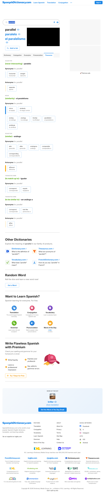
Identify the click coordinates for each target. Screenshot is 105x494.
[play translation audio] (19, 34)
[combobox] (30, 22)
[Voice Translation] (54, 22)
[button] (71, 2)
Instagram (86, 433)
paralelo (11, 34)
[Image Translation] (57, 22)
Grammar (37, 439)
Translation (37, 426)
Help (58, 439)
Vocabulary (37, 433)
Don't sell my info (52, 490)
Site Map (59, 436)
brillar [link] (50, 330)
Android (85, 442)
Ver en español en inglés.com (12, 436)
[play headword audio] (18, 29)
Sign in (98, 2)
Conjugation (37, 429)
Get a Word (12, 285)
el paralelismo (15, 39)
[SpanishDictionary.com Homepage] (16, 2)
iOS (84, 439)
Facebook (86, 426)
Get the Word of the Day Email (52, 410)
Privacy (59, 429)
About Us (60, 426)
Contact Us (60, 442)
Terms (59, 433)
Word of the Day (39, 442)
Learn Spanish (38, 436)
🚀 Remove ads (85, 73)
